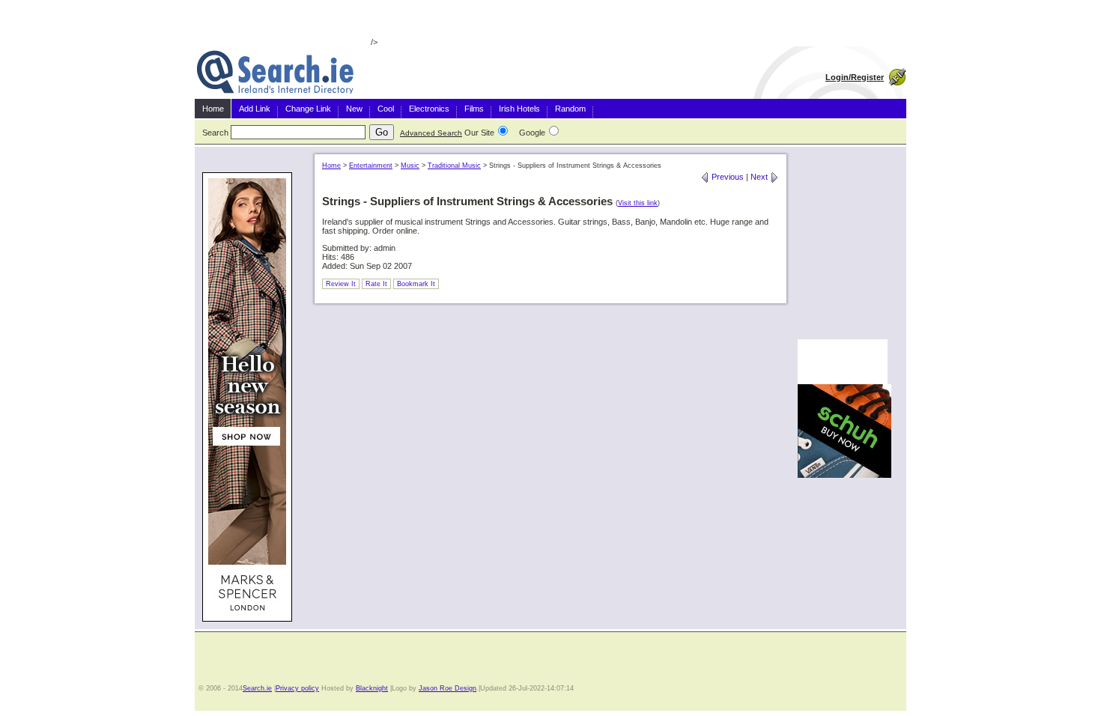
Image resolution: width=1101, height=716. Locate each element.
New (354, 108)
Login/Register (854, 77)
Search (215, 132)
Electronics (429, 108)
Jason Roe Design (447, 688)
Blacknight (372, 688)
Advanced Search (431, 133)
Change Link (308, 108)
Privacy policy (297, 688)
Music (410, 165)
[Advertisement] (843, 240)
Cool (385, 108)
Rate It (376, 284)
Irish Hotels (519, 108)
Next (760, 176)
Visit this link (638, 203)
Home (213, 108)
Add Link (254, 108)
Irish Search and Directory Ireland (275, 72)
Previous (726, 176)
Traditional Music (454, 165)
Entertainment (370, 165)
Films (474, 108)
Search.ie (257, 688)
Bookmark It (416, 284)
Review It (341, 284)
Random (570, 108)
